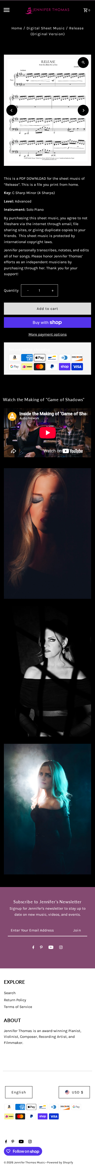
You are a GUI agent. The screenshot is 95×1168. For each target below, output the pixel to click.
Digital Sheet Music (46, 28)
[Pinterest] (41, 948)
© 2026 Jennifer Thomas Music (25, 1162)
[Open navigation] (12, 10)
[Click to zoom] (83, 62)
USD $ (78, 1092)
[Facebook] (33, 948)
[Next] (83, 110)
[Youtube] (50, 948)
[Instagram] (61, 948)
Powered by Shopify (60, 1162)
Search (10, 993)
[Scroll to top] (84, 1155)
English (18, 1092)
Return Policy (15, 1000)
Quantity (11, 290)
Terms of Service (18, 1007)
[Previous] (11, 110)
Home (16, 28)
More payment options (47, 334)
